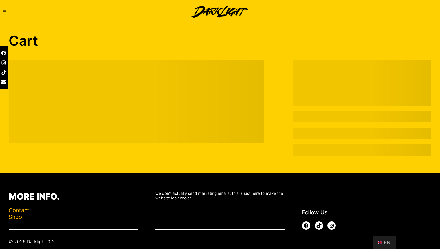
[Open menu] (4, 11)
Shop (15, 217)
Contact (19, 210)
